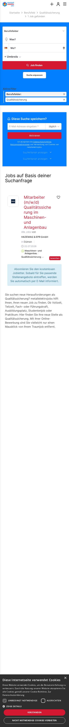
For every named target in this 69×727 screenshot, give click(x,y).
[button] (63, 56)
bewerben (55, 258)
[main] (34, 173)
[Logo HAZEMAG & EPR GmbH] (13, 201)
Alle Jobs (26, 232)
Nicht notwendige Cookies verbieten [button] (34, 720)
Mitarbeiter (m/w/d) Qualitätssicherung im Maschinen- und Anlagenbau (37, 212)
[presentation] (52, 4)
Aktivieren (34, 135)
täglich (52, 126)
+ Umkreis (11, 56)
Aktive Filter (9, 88)
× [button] (65, 678)
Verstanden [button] (34, 712)
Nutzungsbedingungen (20, 145)
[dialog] (34, 700)
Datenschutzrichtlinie (42, 142)
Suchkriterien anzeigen (35, 152)
